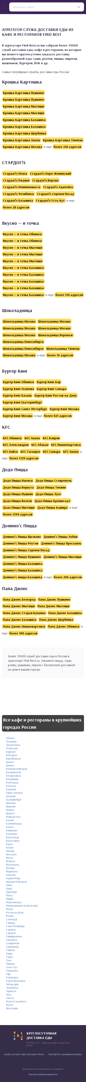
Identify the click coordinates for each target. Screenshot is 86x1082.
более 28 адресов (16, 207)
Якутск (9, 1005)
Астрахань (12, 748)
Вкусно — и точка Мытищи (22, 247)
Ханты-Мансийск (15, 981)
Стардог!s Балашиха (18, 200)
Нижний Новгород (16, 881)
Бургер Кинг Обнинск (18, 382)
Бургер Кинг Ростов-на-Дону (56, 395)
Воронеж (11, 789)
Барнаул (11, 751)
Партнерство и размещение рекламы (65, 1054)
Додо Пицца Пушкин (18, 494)
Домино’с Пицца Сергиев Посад (26, 550)
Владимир (12, 779)
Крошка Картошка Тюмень (63, 140)
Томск (9, 957)
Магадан (11, 854)
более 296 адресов (68, 577)
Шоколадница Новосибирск (23, 342)
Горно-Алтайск (14, 792)
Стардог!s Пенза (15, 173)
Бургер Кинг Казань (17, 395)
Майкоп (10, 861)
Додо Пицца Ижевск (18, 480)
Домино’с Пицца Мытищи (62, 557)
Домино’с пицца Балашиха (22, 577)
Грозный (10, 796)
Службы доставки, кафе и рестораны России (24, 1054)
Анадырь (11, 741)
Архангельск (13, 745)
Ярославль (12, 1008)
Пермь (9, 899)
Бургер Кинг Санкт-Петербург (25, 409)
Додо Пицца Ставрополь (54, 480)
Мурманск (12, 871)
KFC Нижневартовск (66, 445)
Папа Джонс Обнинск (63, 626)
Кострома (11, 834)
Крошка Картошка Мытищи (23, 106)
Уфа (8, 974)
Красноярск (13, 840)
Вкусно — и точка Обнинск (22, 234)
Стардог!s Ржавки (16, 180)
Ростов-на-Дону (15, 912)
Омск (9, 885)
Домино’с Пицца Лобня (60, 537)
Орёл (9, 888)
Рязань (10, 916)
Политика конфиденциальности (43, 1074)
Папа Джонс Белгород (19, 599)
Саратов (10, 933)
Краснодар (12, 837)
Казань (10, 820)
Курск (9, 844)
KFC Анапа (32, 438)
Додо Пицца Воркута (18, 487)
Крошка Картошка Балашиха (24, 120)
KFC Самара (51, 451)
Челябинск (12, 987)
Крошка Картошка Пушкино (23, 93)
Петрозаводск (14, 902)
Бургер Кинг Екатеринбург (22, 402)
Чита (8, 994)
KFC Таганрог (30, 451)
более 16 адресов (60, 355)
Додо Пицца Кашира (52, 507)
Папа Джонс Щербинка (56, 619)
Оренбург (11, 892)
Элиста (10, 998)
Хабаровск (12, 977)
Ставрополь (12, 943)
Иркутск (10, 813)
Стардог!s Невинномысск (21, 187)
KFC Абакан (39, 445)
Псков (9, 909)
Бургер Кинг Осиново (18, 389)
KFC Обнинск (12, 438)
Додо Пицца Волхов (17, 501)
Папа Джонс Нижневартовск (24, 626)
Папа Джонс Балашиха (65, 613)
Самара (10, 922)
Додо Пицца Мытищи (19, 507)
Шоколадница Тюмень (63, 348)
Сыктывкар (12, 946)
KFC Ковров (51, 438)
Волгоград (12, 782)
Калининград (14, 823)
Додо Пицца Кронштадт (52, 501)
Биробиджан (13, 758)
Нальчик (11, 875)
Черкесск (11, 991)
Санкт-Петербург (15, 926)
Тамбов (10, 950)
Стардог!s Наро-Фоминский (50, 173)
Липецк (10, 851)
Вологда (11, 786)
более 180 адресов (23, 633)
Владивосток (13, 772)
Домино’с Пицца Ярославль (61, 543)
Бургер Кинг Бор (49, 382)
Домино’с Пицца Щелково (22, 537)
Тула (8, 960)
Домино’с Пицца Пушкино (22, 557)
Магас (9, 857)
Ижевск (10, 810)
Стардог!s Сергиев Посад (55, 194)
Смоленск (11, 940)
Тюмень (10, 964)
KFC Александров (16, 445)
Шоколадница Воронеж (55, 335)
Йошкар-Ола (13, 816)
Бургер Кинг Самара (51, 389)
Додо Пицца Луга (48, 494)
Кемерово (11, 830)
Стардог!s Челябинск (18, 194)
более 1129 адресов (23, 458)
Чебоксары (12, 984)
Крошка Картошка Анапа (21, 140)
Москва (10, 868)
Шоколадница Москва (19, 321)
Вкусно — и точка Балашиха (23, 268)
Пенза (9, 895)
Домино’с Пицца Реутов (20, 543)
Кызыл (10, 847)
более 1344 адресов (17, 514)
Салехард (11, 919)
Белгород (11, 755)
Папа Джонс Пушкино (54, 599)
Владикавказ (13, 775)
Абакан (10, 738)
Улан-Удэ (11, 967)
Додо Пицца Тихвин (51, 487)
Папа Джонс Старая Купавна (24, 613)
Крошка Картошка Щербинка (24, 133)
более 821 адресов (58, 416)
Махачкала (12, 864)
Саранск (11, 929)
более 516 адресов (69, 295)
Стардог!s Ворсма (45, 180)
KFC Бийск (10, 451)
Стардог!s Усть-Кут (50, 200)
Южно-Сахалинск (16, 1001)
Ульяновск (12, 970)
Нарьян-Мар (13, 878)
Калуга (10, 827)
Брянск (10, 762)
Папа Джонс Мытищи (19, 606)
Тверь (9, 953)
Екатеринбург (13, 799)
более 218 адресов (67, 147)
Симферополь (14, 936)
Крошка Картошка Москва (22, 147)
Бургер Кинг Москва (64, 409)
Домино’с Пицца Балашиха (22, 564)
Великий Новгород (16, 769)
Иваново (11, 803)
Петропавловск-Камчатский (22, 905)
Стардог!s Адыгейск (58, 187)
